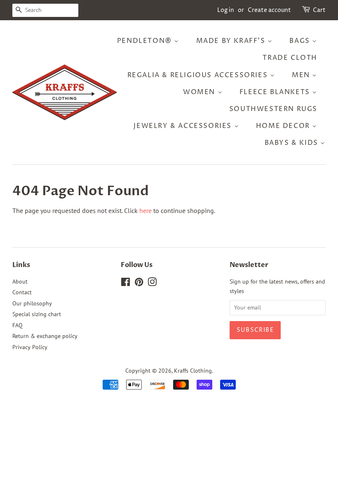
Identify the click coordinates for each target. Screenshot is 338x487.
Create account (269, 10)
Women (200, 92)
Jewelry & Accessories (184, 125)
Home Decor (284, 125)
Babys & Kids (293, 142)
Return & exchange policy (44, 336)
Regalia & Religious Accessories (198, 75)
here (145, 210)
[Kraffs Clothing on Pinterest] (138, 283)
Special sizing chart (36, 314)
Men (302, 75)
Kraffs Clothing (193, 370)
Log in (225, 10)
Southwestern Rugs (273, 108)
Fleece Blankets (275, 92)
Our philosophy (32, 303)
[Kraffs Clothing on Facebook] (125, 283)
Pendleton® (145, 40)
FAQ (17, 325)
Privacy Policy (29, 347)
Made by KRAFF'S (232, 40)
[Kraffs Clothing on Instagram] (152, 283)
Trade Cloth (290, 57)
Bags (300, 40)
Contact (22, 292)
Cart (319, 10)
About (20, 281)
